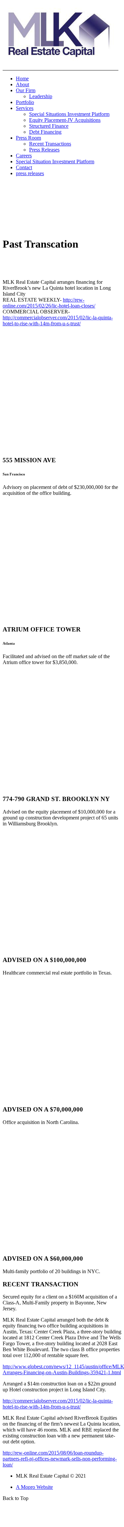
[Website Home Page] (60, 68)
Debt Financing (45, 132)
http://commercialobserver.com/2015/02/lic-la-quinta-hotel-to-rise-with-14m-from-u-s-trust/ (58, 320)
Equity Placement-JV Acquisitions (65, 120)
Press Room (28, 138)
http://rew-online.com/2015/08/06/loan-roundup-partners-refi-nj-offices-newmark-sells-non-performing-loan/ (60, 1458)
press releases (30, 173)
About (22, 84)
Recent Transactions (50, 144)
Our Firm (25, 90)
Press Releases (44, 149)
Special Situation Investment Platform (55, 161)
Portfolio (25, 102)
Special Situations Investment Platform (69, 114)
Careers (24, 155)
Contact (24, 167)
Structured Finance (48, 126)
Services (24, 108)
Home (22, 78)
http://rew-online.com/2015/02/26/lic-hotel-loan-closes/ (49, 302)
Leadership (40, 96)
